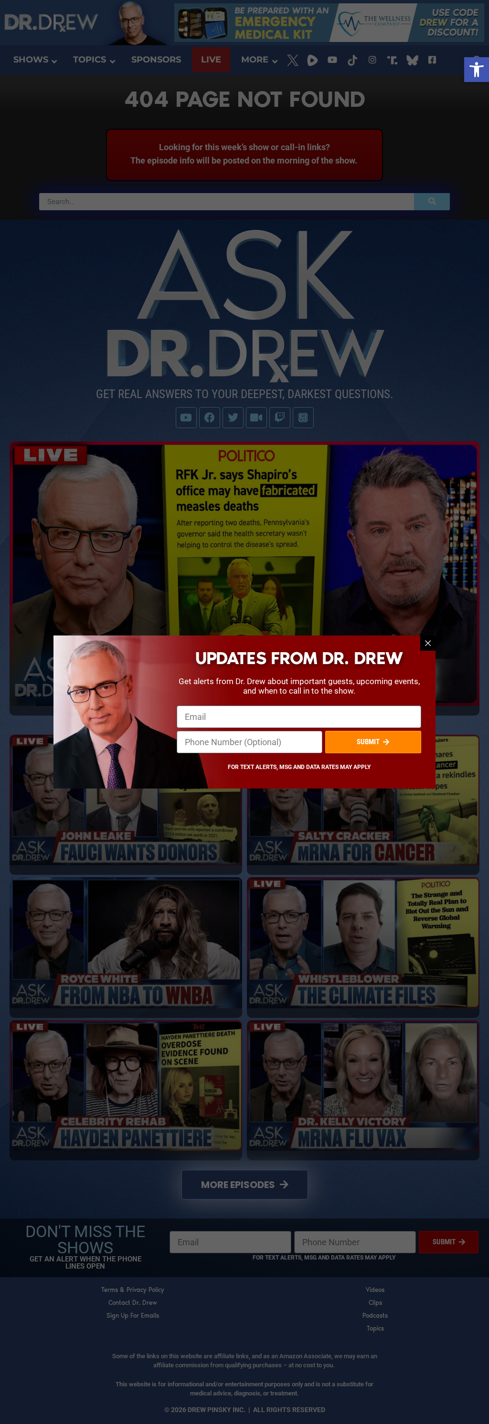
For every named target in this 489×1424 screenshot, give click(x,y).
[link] (476, 69)
